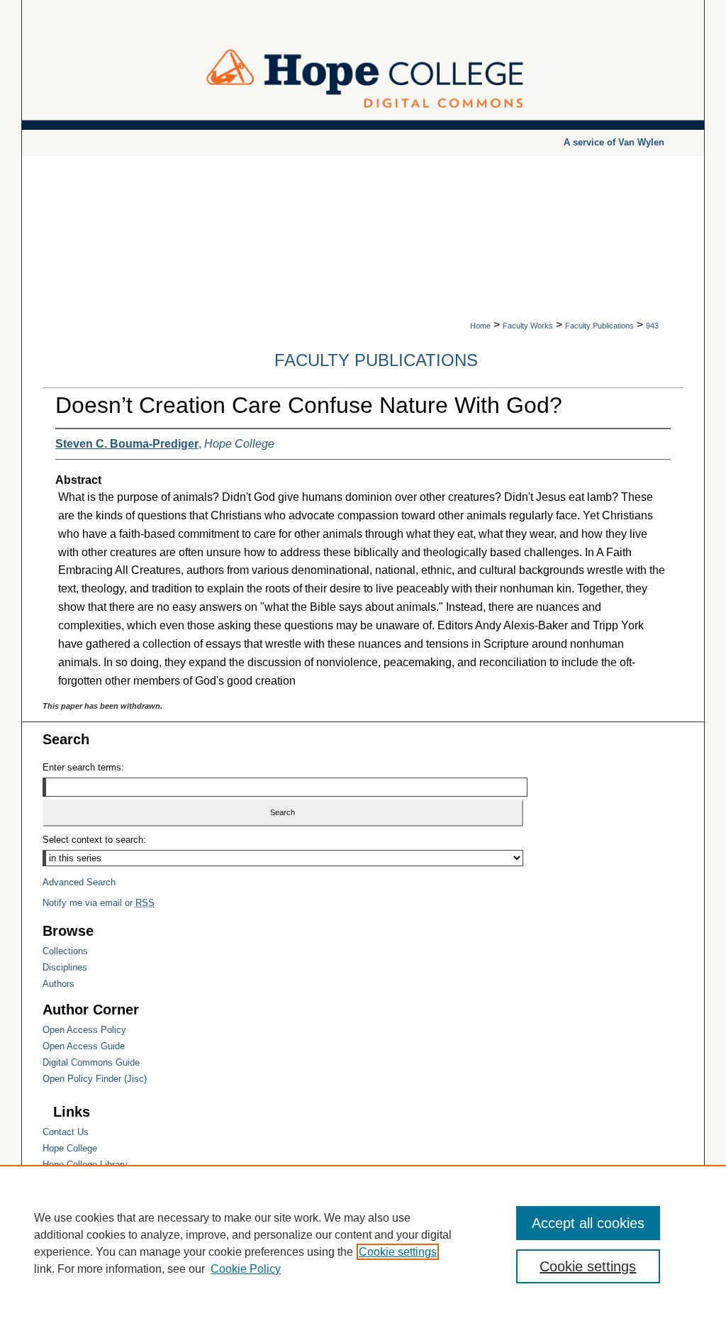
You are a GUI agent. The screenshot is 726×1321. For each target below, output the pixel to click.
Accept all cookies (588, 1223)
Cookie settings (398, 1252)
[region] (363, 1243)
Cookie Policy (246, 1269)
